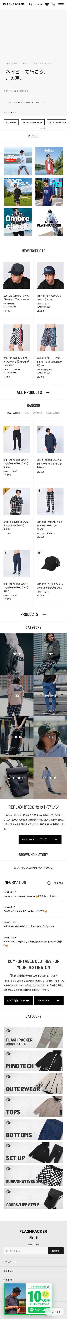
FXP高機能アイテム (18, 1000)
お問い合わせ (9, 1262)
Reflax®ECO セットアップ (40, 839)
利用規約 (7, 1279)
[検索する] (30, 4)
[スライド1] (4, 112)
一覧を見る (55, 883)
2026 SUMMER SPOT (32, 122)
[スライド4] (11, 112)
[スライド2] (6, 112)
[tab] (13, 414)
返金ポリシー (9, 1270)
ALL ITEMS (11, 122)
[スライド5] (13, 112)
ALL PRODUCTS (33, 392)
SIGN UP (38, 4)
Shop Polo (17, 102)
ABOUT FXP (48, 1000)
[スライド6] (15, 112)
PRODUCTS (33, 614)
